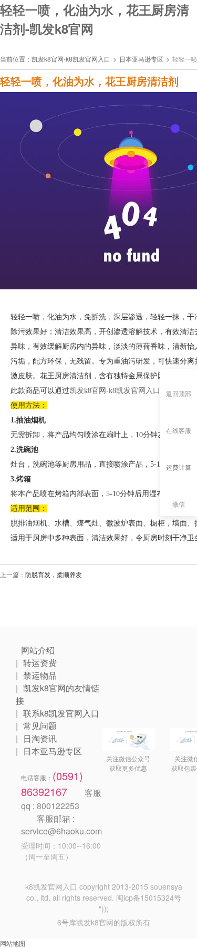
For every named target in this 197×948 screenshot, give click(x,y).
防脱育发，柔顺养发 (53, 574)
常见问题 (40, 726)
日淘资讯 (40, 738)
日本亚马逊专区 (141, 58)
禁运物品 (40, 675)
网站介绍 (38, 650)
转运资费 (40, 663)
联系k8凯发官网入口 (61, 713)
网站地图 (12, 943)
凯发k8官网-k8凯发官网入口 (71, 58)
